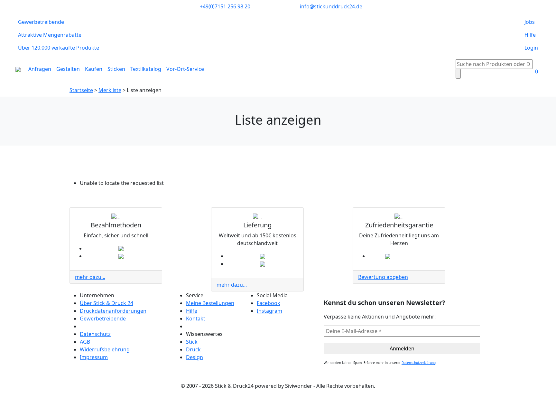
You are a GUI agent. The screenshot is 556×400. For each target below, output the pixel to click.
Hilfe (530, 34)
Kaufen (93, 68)
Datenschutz (95, 334)
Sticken (116, 68)
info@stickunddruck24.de (331, 6)
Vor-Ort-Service (185, 68)
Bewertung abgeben (383, 277)
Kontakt (195, 318)
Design (194, 357)
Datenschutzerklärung (419, 362)
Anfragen (39, 68)
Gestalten (68, 68)
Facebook (268, 303)
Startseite (81, 90)
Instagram (269, 310)
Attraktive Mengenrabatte (49, 34)
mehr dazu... (90, 277)
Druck (193, 349)
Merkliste (109, 90)
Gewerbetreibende (41, 21)
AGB (85, 341)
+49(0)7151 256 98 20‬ (225, 6)
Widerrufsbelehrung (105, 349)
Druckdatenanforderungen (113, 310)
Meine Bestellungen (210, 303)
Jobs (529, 21)
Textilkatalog (145, 68)
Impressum (94, 357)
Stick (192, 341)
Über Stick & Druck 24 (106, 303)
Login (531, 47)
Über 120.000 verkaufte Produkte (58, 47)
